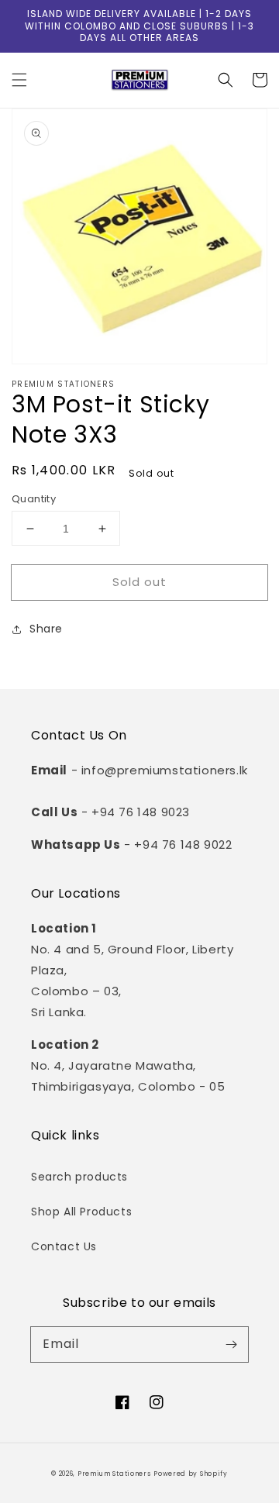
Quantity (34, 498)
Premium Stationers (114, 1473)
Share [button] (46, 628)
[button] (19, 80)
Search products (79, 1176)
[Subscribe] (231, 1344)
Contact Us (64, 1246)
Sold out (139, 582)
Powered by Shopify (190, 1473)
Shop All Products (81, 1211)
